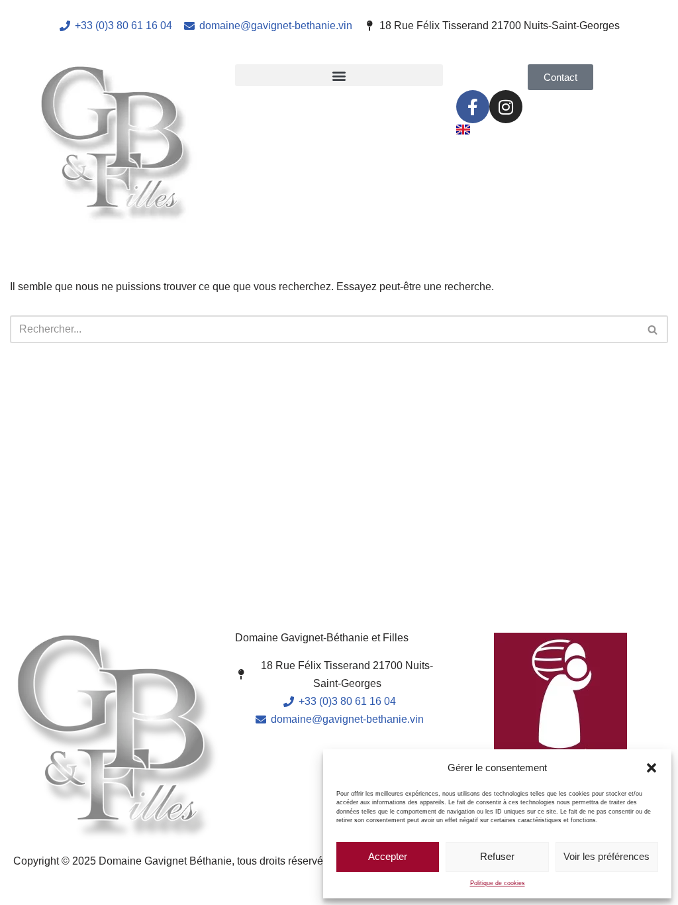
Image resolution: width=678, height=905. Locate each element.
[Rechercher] (653, 329)
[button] (651, 767)
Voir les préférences (606, 856)
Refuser (497, 856)
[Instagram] (505, 106)
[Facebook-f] (472, 106)
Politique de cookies (497, 883)
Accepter (387, 856)
